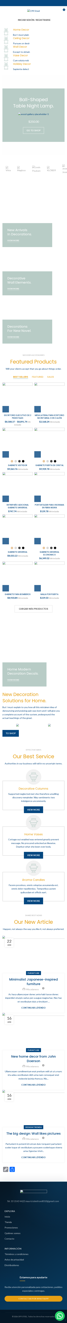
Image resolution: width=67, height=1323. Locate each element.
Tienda (8, 1222)
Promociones (11, 1227)
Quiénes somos (12, 1233)
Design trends (33, 1127)
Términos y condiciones (16, 1254)
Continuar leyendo (33, 1008)
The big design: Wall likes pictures (33, 1133)
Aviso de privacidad (14, 1259)
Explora (10, 1211)
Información (13, 1248)
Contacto (9, 1238)
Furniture (34, 973)
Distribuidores (12, 1265)
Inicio (7, 1216)
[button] (60, 1316)
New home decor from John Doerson (33, 1058)
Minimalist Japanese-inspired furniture (33, 981)
